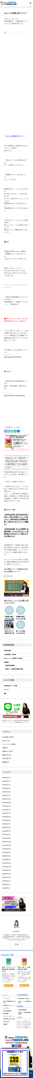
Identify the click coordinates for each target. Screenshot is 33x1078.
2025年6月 (5, 788)
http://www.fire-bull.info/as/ (14, 395)
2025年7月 (5, 784)
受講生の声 (5, 755)
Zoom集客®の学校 (7, 737)
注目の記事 (5, 758)
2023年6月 (5, 859)
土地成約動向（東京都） (10, 654)
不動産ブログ (5, 751)
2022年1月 (5, 884)
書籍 (5, 693)
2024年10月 (5, 802)
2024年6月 (5, 817)
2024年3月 (5, 827)
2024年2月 (5, 831)
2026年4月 (5, 777)
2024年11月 (5, 799)
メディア (6, 689)
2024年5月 (5, 820)
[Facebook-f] (13, 1045)
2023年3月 (5, 870)
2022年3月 (5, 881)
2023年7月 (5, 856)
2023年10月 (5, 845)
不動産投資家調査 (10, 665)
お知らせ (4, 740)
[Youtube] (19, 1045)
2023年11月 (5, 841)
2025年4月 (5, 792)
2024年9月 (5, 806)
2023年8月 (5, 852)
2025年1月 (5, 795)
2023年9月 (5, 849)
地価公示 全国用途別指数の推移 (14, 669)
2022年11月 (5, 877)
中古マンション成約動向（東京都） (13, 658)
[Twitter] (17, 944)
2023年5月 (5, 863)
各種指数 (6, 662)
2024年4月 (5, 824)
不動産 (4, 748)
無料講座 (4, 762)
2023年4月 (5, 866)
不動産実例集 (7, 650)
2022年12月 (5, 874)
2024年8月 (5, 809)
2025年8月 (5, 781)
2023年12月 (5, 838)
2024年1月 (5, 834)
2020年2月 (5, 888)
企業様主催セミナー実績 (10, 685)
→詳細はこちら (27, 1027)
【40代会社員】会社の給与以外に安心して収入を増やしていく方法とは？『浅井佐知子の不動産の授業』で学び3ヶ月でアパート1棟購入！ (16, 519)
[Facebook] (15, 944)
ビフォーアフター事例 (8, 744)
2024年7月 (5, 813)
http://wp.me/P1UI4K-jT (13, 357)
